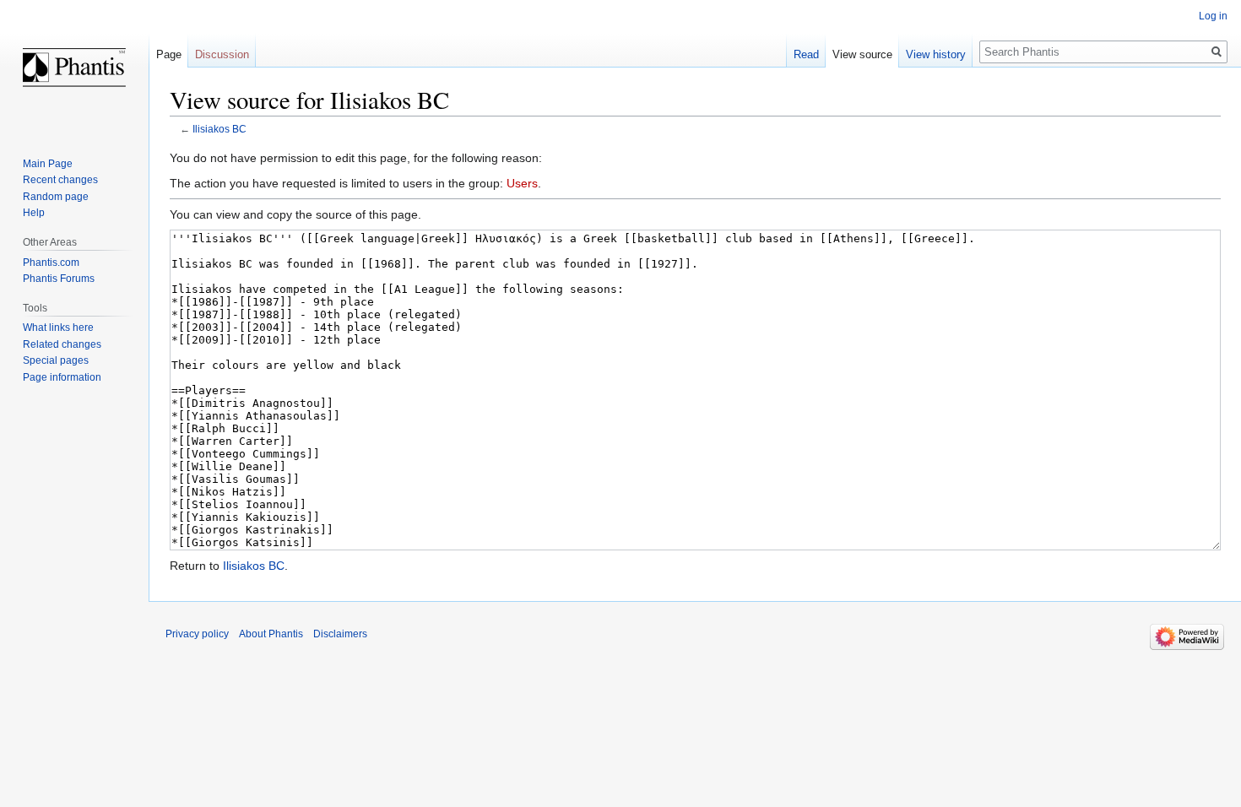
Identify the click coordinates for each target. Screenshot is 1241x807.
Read (806, 54)
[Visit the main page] (74, 67)
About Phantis (271, 634)
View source (862, 54)
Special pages (56, 360)
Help (34, 213)
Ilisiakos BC (219, 128)
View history (936, 54)
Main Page (48, 164)
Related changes (62, 344)
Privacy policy (197, 634)
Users (522, 183)
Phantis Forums (59, 278)
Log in (1213, 16)
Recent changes (60, 180)
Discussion (222, 54)
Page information (62, 377)
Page (169, 54)
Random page (56, 197)
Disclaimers (340, 634)
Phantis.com (51, 262)
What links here (58, 327)
